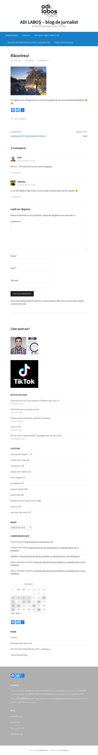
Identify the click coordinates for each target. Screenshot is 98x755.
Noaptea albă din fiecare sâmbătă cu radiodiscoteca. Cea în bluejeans (50, 556)
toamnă (13, 702)
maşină (73, 694)
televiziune (84, 699)
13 (24, 601)
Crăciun (54, 691)
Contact (26, 35)
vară (20, 702)
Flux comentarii (17, 728)
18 (13, 605)
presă (55, 698)
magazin (56, 694)
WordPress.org (17, 734)
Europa (75, 691)
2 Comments (43, 60)
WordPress (43, 750)
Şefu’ (85, 135)
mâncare (78, 694)
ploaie (51, 699)
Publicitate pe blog (63, 42)
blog (12, 690)
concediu (27, 690)
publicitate (15, 495)
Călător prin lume (18, 460)
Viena (24, 702)
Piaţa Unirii (39, 698)
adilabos (21, 181)
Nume (14, 256)
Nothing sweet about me (47, 35)
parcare (31, 698)
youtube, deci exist (19, 512)
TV (17, 702)
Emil (19, 157)
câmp (66, 691)
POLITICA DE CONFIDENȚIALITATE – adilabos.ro (29, 42)
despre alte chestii (19, 471)
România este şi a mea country (23, 500)
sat (67, 698)
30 (39, 609)
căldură (70, 691)
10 (44, 597)
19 (18, 605)
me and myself (17, 489)
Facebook (82, 690)
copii (33, 691)
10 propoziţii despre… (20, 454)
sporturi (14, 506)
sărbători (72, 699)
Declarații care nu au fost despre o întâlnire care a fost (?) (35, 400)
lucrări (42, 694)
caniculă (17, 691)
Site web (14, 280)
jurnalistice (15, 483)
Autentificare (16, 716)
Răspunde (17, 173)
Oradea (22, 698)
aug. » (18, 613)
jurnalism (36, 694)
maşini (68, 694)
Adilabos (29, 60)
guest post (25, 694)
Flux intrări (15, 722)
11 (13, 601)
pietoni (46, 699)
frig (20, 694)
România (62, 699)
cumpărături (61, 691)
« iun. (13, 613)
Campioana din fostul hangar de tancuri (28, 135)
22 (34, 605)
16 (39, 601)
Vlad (28, 702)
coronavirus (16, 466)
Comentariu (16, 221)
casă (22, 690)
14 (29, 601)
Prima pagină (11, 35)
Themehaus (63, 750)
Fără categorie (17, 477)
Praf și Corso (16, 427)
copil (37, 690)
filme (12, 694)
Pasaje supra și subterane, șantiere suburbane (30, 418)
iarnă (30, 693)
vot (31, 702)
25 (13, 609)
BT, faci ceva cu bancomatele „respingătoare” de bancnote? (36, 435)
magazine (62, 694)
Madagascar (49, 694)
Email (13, 268)
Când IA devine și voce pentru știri (25, 409)
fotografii (16, 694)
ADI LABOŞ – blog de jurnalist (49, 22)
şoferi (34, 702)
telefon (77, 699)
